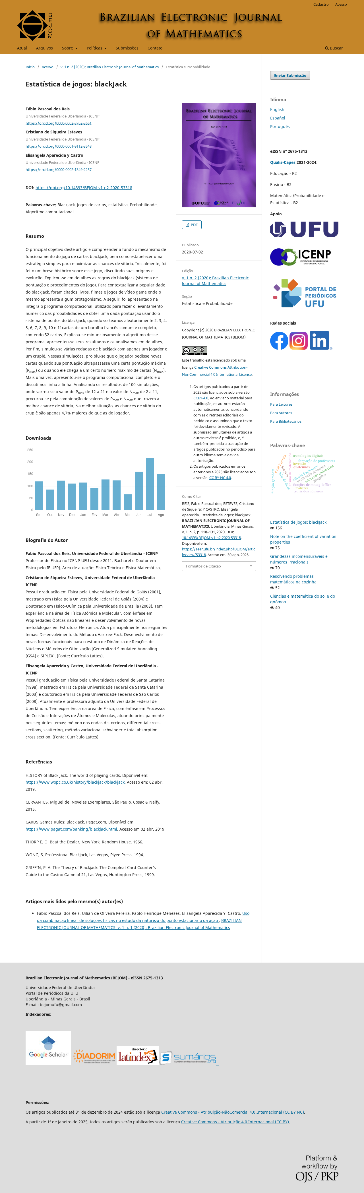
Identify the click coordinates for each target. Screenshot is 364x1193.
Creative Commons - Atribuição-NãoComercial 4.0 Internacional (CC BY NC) (232, 1112)
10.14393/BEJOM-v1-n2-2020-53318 (211, 537)
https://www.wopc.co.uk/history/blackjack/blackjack (75, 782)
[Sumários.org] (189, 1063)
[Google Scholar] (48, 1063)
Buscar (336, 48)
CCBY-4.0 (200, 398)
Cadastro (321, 4)
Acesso (341, 4)
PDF (194, 224)
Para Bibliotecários (285, 421)
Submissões (127, 48)
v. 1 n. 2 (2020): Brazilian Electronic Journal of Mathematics (110, 66)
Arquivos (44, 48)
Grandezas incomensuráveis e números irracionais (299, 559)
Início (30, 66)
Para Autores (281, 412)
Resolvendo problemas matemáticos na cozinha (293, 579)
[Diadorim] (94, 1063)
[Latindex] (138, 1063)
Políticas (95, 48)
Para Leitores (281, 404)
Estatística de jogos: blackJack (298, 522)
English (277, 109)
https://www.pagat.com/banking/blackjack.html (71, 829)
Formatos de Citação (203, 566)
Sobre (68, 48)
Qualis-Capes (282, 162)
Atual (22, 48)
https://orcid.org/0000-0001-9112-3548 (59, 146)
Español (277, 118)
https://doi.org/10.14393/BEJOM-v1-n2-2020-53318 (84, 187)
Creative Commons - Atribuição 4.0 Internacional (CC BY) (235, 1121)
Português (280, 126)
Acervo (47, 66)
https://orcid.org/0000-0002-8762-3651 (59, 122)
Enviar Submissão (290, 75)
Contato (155, 48)
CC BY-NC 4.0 (220, 477)
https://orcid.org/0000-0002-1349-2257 (59, 169)
